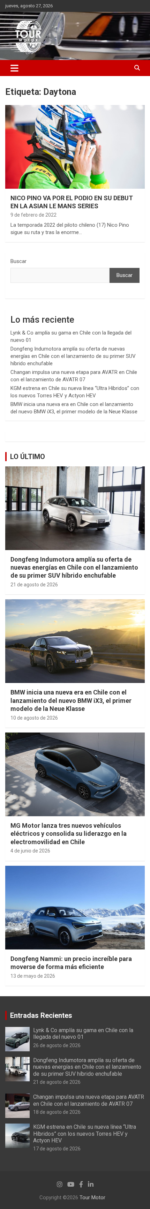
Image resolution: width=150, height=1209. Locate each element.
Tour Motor (92, 1197)
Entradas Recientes (41, 1015)
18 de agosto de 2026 (57, 1112)
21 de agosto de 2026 (34, 584)
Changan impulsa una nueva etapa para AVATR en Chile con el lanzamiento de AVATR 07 (88, 1100)
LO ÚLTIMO (27, 456)
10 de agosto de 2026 (34, 718)
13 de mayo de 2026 (32, 976)
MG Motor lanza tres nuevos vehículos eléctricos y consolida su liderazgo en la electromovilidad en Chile (68, 834)
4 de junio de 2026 (30, 851)
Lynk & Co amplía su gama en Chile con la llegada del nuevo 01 (83, 1033)
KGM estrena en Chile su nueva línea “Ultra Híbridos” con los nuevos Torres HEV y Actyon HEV (84, 1133)
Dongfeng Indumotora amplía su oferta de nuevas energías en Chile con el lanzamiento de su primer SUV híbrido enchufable (73, 356)
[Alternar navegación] (14, 68)
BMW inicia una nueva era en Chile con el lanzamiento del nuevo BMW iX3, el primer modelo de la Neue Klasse (71, 700)
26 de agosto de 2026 (57, 1045)
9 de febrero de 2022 (33, 215)
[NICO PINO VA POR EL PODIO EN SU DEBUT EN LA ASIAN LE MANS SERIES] (75, 147)
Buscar (18, 261)
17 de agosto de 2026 (57, 1148)
